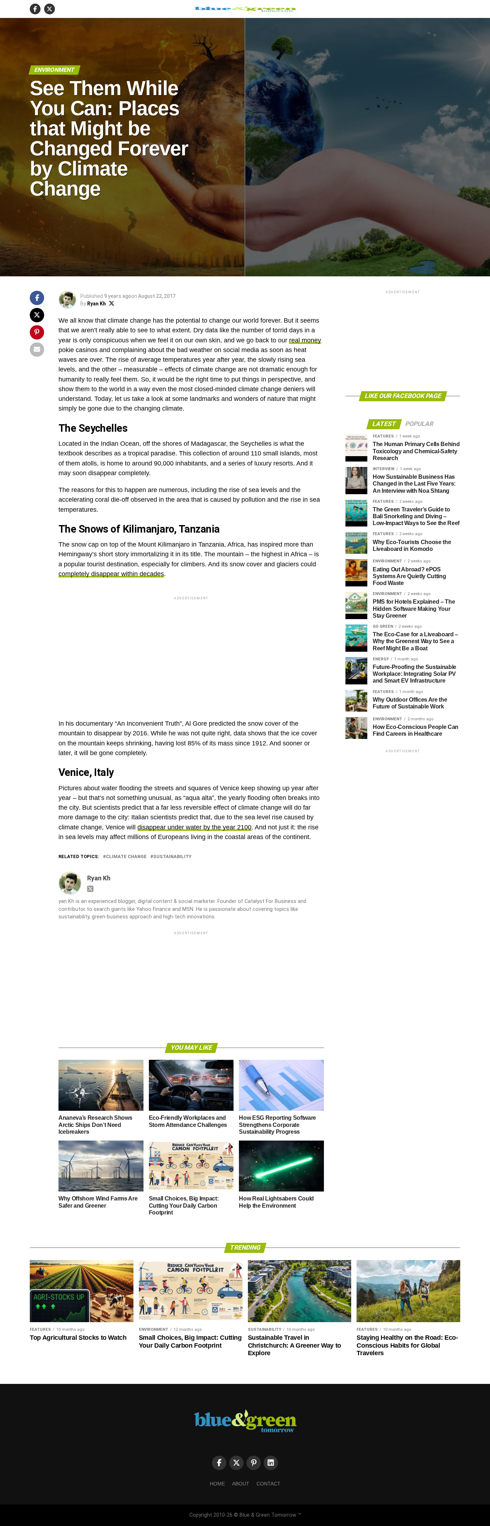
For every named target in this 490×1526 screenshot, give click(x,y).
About (240, 1484)
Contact (268, 1484)
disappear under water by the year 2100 (194, 827)
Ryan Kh (96, 303)
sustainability (172, 857)
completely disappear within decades (111, 573)
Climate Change (126, 857)
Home (217, 1484)
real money (305, 340)
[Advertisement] (191, 651)
